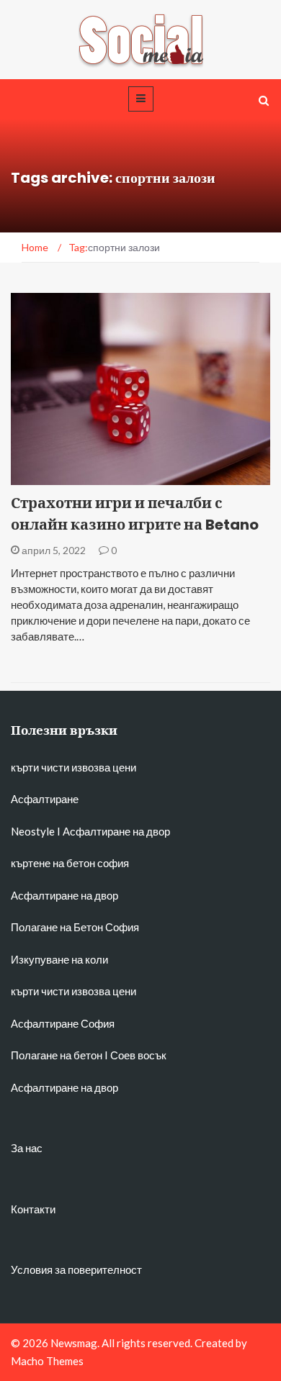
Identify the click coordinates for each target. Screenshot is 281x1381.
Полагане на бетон (56, 1055)
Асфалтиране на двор (116, 831)
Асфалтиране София (63, 1023)
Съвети (48, 477)
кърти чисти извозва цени (73, 767)
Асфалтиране (45, 798)
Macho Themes (47, 1360)
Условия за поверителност (76, 1269)
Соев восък (138, 1055)
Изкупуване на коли (59, 959)
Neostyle (33, 831)
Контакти (33, 1209)
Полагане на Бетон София (75, 926)
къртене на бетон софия (70, 862)
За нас (27, 1147)
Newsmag (73, 1342)
